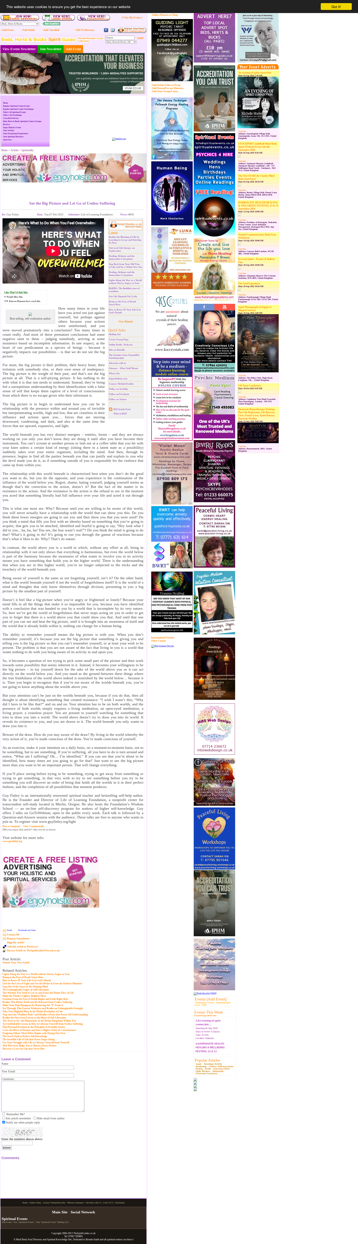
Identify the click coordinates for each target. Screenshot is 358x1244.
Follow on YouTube (118, 389)
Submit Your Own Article (16, 962)
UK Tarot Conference (249, 385)
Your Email (8, 1071)
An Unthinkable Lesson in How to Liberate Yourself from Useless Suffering (42, 1023)
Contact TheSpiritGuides (121, 383)
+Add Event (7, 30)
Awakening (201, 1066)
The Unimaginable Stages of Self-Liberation (25, 989)
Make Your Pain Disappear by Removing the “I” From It (32, 1005)
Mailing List (115, 334)
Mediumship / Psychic (205, 1003)
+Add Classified (50, 30)
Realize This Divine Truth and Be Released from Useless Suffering (37, 1002)
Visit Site (242, 131)
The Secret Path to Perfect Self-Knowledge (24, 1036)
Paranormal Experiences (206, 1073)
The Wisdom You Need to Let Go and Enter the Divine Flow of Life (38, 992)
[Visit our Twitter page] (112, 32)
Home (5, 103)
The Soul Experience (249, 283)
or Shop (173, 14)
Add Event (73, 49)
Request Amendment (18, 938)
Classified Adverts (11, 118)
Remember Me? (15, 1114)
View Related (126, 321)
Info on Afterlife (117, 350)
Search (140, 38)
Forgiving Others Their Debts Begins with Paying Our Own (33, 1033)
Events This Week (208, 1012)
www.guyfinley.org (12, 841)
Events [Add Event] (210, 999)
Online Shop (35, 1237)
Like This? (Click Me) (16, 292)
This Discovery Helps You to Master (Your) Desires (29, 1045)
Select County (158, 640)
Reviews (6, 124)
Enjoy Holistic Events (12, 128)
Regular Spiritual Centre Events (16, 106)
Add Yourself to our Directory (168, 88)
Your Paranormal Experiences (15, 134)
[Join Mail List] (119, 139)
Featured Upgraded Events (205, 1016)
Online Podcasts (160, 14)
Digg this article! (15, 942)
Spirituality (28, 150)
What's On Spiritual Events (14, 112)
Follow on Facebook (119, 394)
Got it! (336, 6)
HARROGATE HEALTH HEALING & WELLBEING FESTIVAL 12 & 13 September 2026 (258, 205)
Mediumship (218, 1071)
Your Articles (8, 130)
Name (4, 1063)
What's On (114, 373)
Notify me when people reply (23, 1122)
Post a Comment (11, 826)
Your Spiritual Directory (13, 137)
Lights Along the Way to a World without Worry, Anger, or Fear (36, 974)
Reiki (204, 1005)
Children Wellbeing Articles (221, 1066)
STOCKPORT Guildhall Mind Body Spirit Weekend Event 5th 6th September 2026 (257, 146)
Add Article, (158, 85)
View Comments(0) (33, 826)
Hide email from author (51, 1118)
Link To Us (108, 1237)
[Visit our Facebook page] (106, 32)
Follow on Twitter (118, 399)
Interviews (7, 140)
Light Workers (203, 1071)
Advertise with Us (93, 1237)
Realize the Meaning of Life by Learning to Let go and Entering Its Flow (125, 240)
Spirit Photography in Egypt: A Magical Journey (254, 309)
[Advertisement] (72, 188)
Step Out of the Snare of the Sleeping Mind (25, 986)
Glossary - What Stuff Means (123, 368)
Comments (7, 1079)
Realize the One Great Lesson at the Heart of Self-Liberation (34, 1017)
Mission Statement (75, 1237)
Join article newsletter (18, 1118)
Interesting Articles (221, 1069)
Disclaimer (120, 1237)
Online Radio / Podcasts (121, 344)
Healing (199, 1069)
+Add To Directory (84, 30)
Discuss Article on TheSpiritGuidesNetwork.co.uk (33, 950)
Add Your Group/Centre (165, 91)
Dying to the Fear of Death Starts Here (22, 977)
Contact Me (13, 934)
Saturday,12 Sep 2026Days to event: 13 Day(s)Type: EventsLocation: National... (210, 1039)
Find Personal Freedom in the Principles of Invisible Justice (33, 1027)
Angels (199, 1064)
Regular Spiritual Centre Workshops (18, 109)
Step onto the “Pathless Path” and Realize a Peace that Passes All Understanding (45, 1014)
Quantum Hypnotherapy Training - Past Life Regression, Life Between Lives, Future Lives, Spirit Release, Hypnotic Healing (257, 414)
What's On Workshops (12, 115)
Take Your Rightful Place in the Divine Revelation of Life (32, 1011)
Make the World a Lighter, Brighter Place (24, 995)
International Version (162, 637)
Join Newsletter (51, 49)
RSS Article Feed (122, 409)
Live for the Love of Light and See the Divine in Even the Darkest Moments (42, 983)
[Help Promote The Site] (162, 646)
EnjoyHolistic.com (118, 378)
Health (208, 1069)
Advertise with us (117, 363)
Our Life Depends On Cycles (123, 296)
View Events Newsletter (19, 49)
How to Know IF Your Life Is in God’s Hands (26, 980)
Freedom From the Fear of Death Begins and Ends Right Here (35, 999)
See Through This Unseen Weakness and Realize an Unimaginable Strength (42, 1008)
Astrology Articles (213, 1064)
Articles (15, 150)
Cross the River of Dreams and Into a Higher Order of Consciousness (39, 1030)
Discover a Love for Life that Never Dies (23, 1048)
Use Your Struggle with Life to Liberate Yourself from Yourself (35, 1042)
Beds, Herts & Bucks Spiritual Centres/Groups (22, 121)
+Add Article (28, 30)
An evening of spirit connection (254, 72)
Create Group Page (118, 339)
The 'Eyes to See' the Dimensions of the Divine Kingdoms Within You (39, 1020)
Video (168, 85)
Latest (113, 232)
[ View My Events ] (132, 17)
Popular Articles (207, 1060)
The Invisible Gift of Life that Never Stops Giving (28, 1039)
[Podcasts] (131, 32)
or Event (176, 85)
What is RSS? (120, 413)
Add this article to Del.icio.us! (22, 946)
